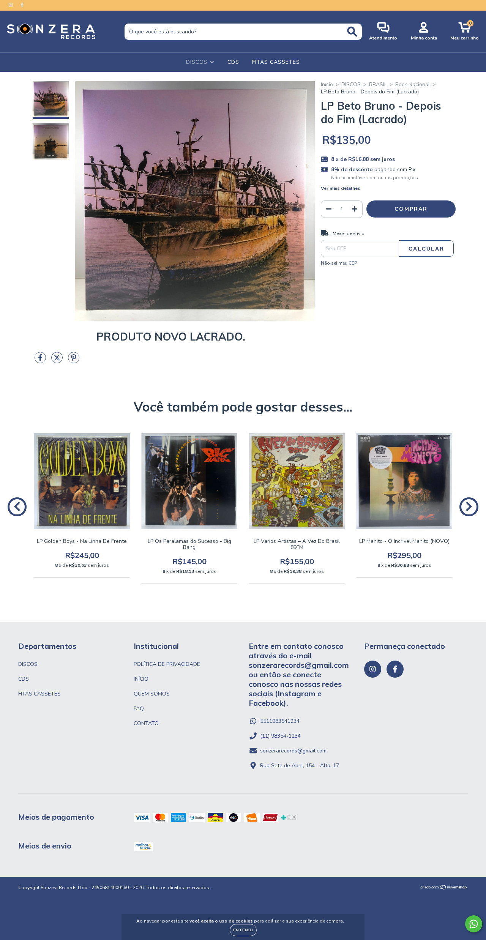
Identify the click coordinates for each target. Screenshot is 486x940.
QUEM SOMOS (152, 693)
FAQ (139, 708)
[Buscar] (352, 32)
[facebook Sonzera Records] (22, 5)
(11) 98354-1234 (280, 736)
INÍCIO (141, 679)
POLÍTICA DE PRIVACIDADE (167, 664)
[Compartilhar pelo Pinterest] (73, 360)
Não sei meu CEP (339, 263)
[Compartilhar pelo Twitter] (57, 360)
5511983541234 (280, 721)
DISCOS (198, 62)
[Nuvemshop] (444, 888)
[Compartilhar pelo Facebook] (41, 360)
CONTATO (146, 723)
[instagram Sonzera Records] (11, 5)
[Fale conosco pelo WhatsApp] (473, 923)
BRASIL (378, 84)
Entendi (243, 930)
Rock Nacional (412, 84)
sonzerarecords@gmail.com (293, 750)
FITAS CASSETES (276, 62)
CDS (233, 62)
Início (327, 84)
